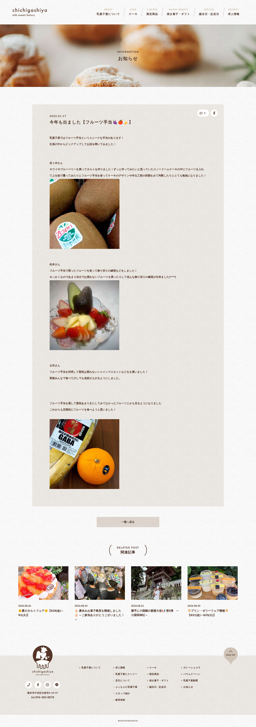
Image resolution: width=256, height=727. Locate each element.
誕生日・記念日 (157, 687)
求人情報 (120, 667)
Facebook (37, 684)
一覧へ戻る (128, 522)
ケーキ (153, 667)
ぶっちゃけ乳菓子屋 (126, 687)
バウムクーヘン (191, 674)
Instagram (47, 684)
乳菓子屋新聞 (190, 680)
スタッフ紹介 (122, 693)
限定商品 (154, 674)
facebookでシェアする (214, 113)
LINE (56, 684)
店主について (122, 680)
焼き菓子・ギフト (159, 680)
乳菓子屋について (91, 667)
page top (230, 655)
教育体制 (120, 700)
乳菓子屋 (29, 12)
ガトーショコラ (191, 667)
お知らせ (188, 687)
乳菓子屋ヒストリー (126, 674)
